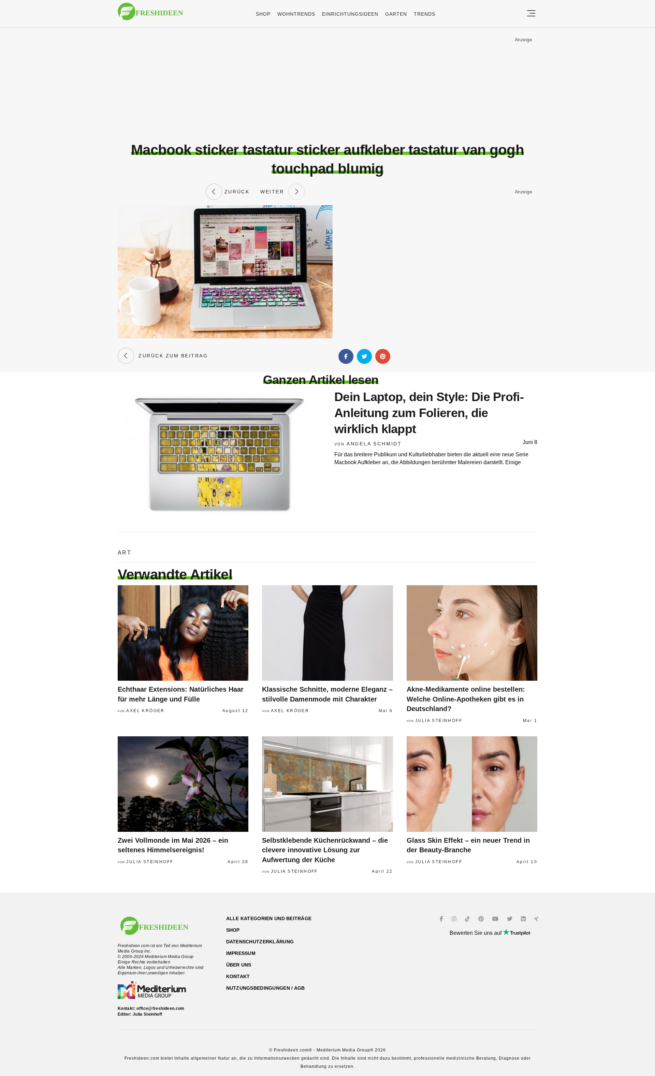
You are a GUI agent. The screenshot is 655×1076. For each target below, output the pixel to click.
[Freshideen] (150, 15)
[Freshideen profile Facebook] (442, 919)
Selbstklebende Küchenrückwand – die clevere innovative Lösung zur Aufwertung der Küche (325, 850)
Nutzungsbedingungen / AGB (265, 988)
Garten (396, 14)
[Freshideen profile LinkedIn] (524, 919)
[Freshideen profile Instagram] (455, 919)
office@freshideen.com (160, 1008)
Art (124, 553)
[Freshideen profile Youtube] (496, 919)
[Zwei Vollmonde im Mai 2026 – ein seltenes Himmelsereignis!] (183, 784)
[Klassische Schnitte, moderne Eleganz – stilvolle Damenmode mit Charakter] (327, 633)
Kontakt (238, 976)
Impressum (241, 953)
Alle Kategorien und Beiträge (269, 918)
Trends (424, 14)
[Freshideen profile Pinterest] (481, 919)
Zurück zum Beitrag (171, 355)
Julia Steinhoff (438, 720)
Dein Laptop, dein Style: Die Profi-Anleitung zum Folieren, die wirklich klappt (429, 413)
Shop (263, 14)
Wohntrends (296, 14)
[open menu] (531, 14)
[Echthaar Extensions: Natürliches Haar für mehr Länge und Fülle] (183, 633)
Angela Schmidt (374, 443)
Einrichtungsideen (350, 14)
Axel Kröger (145, 710)
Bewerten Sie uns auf (476, 933)
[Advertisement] (327, 85)
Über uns (238, 965)
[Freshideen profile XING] (537, 919)
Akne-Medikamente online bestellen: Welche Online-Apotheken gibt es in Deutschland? (466, 699)
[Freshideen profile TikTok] (468, 919)
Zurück (235, 191)
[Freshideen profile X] (510, 919)
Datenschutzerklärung (260, 941)
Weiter (274, 191)
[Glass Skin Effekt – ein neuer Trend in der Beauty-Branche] (472, 784)
